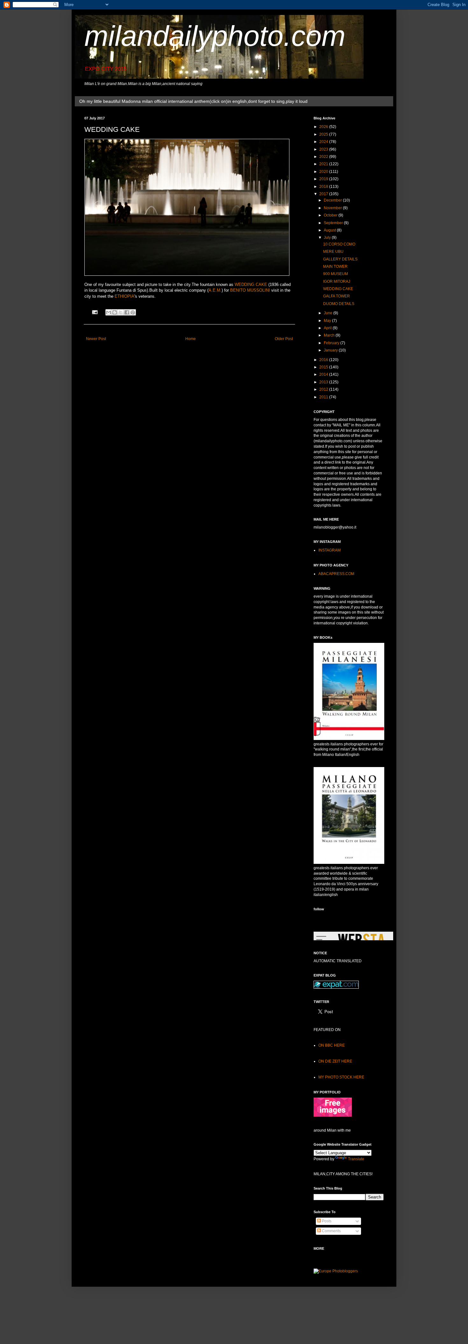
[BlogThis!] (114, 312)
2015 (324, 367)
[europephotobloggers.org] (336, 1271)
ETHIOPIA (124, 296)
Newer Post (96, 339)
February (332, 343)
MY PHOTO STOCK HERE (341, 1077)
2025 (324, 134)
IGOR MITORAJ (336, 281)
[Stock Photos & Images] (333, 1115)
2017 (324, 194)
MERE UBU (333, 251)
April (328, 328)
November (333, 208)
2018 (324, 186)
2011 (324, 397)
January (331, 350)
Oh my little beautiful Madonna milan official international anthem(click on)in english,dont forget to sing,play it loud (193, 101)
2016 (324, 360)
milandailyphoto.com (214, 36)
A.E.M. (215, 290)
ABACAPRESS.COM (336, 574)
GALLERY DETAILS (340, 259)
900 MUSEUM (335, 274)
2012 (324, 389)
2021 (324, 164)
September (334, 223)
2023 (324, 149)
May (328, 320)
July (328, 237)
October (331, 215)
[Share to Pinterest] (133, 312)
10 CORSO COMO (339, 244)
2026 (324, 126)
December (333, 200)
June (328, 313)
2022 (324, 156)
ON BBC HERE (331, 1045)
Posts (326, 1221)
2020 (324, 171)
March (330, 335)
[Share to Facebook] (127, 312)
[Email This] (108, 312)
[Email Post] (94, 312)
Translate (356, 1159)
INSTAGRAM (329, 550)
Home (190, 339)
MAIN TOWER (335, 266)
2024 (324, 141)
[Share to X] (120, 312)
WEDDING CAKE (251, 284)
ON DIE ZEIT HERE (335, 1061)
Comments (331, 1231)
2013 (324, 382)
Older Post (284, 339)
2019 (324, 179)
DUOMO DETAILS (338, 304)
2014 (324, 374)
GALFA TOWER (336, 296)
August (330, 230)
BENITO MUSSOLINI (250, 290)
